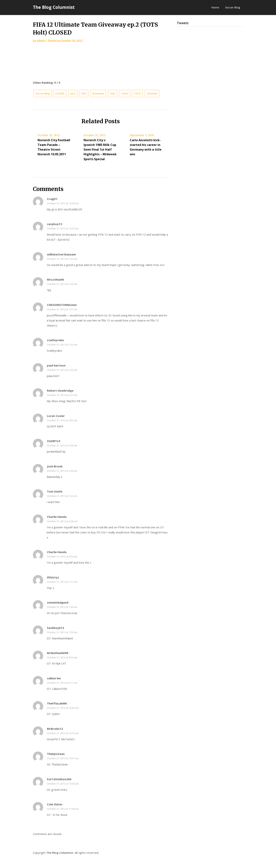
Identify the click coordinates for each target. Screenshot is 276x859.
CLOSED (59, 93)
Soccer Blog (232, 7)
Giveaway (98, 93)
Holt (112, 93)
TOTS (137, 93)
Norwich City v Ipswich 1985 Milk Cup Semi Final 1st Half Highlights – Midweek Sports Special (100, 149)
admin (41, 41)
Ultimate (152, 93)
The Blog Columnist (54, 7)
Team (124, 93)
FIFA (83, 93)
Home (215, 7)
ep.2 (72, 93)
